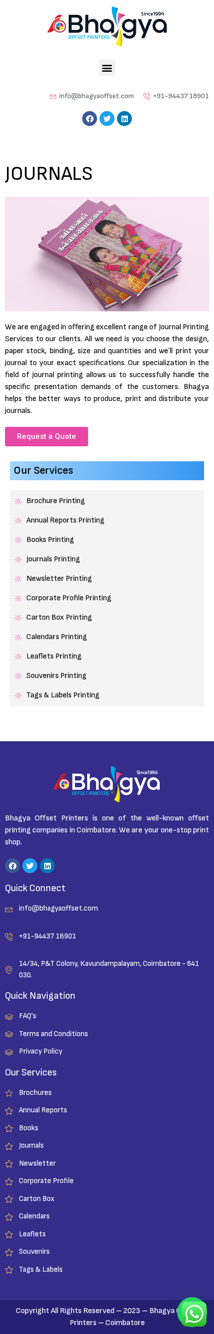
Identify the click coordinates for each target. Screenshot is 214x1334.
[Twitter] (107, 118)
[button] (107, 67)
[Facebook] (89, 118)
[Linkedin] (124, 118)
